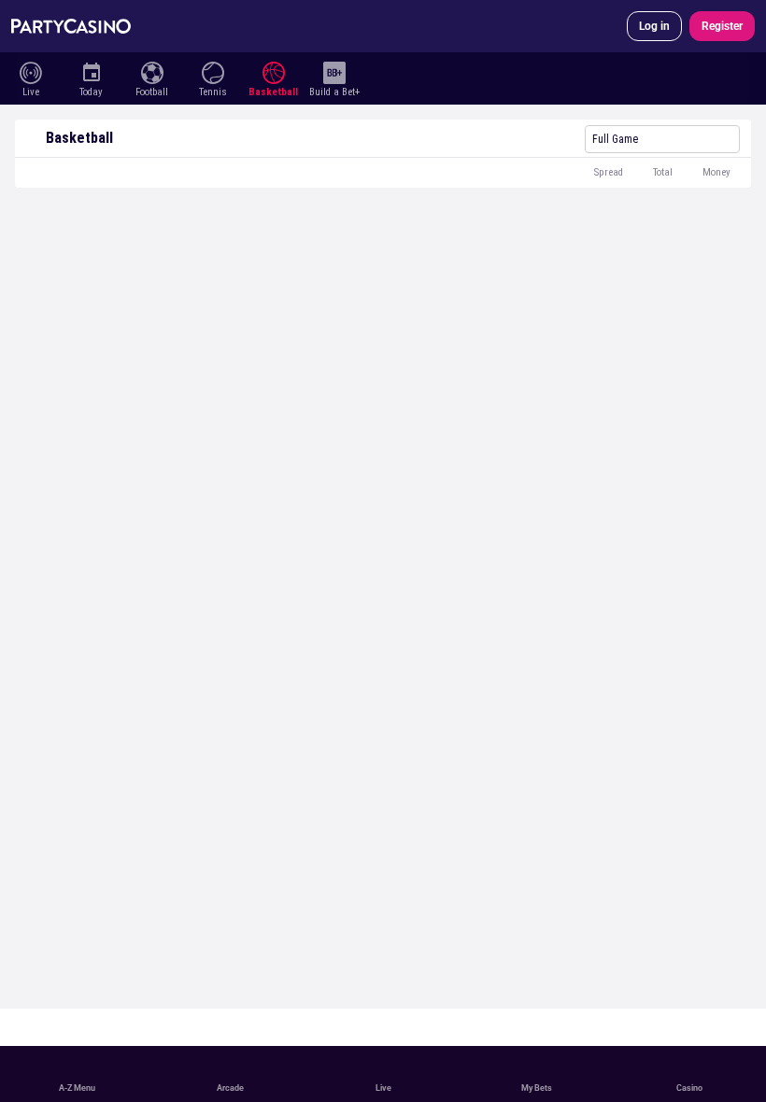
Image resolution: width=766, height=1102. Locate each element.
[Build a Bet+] (334, 71)
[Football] (151, 71)
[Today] (91, 71)
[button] (383, 173)
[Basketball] (273, 71)
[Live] (30, 71)
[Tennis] (212, 71)
